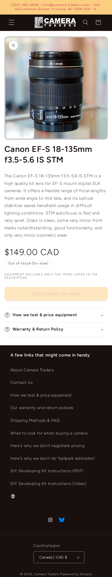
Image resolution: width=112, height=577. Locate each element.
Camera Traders (46, 574)
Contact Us (21, 382)
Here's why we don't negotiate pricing (47, 445)
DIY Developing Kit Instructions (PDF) (46, 470)
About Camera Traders (32, 369)
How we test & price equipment (41, 395)
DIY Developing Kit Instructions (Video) (48, 483)
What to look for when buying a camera (49, 433)
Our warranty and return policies (41, 407)
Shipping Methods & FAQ (35, 420)
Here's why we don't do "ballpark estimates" (52, 458)
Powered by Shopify (76, 574)
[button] (11, 22)
